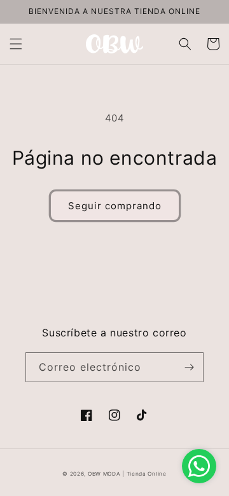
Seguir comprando (115, 206)
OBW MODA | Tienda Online (127, 474)
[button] (16, 44)
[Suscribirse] (189, 367)
